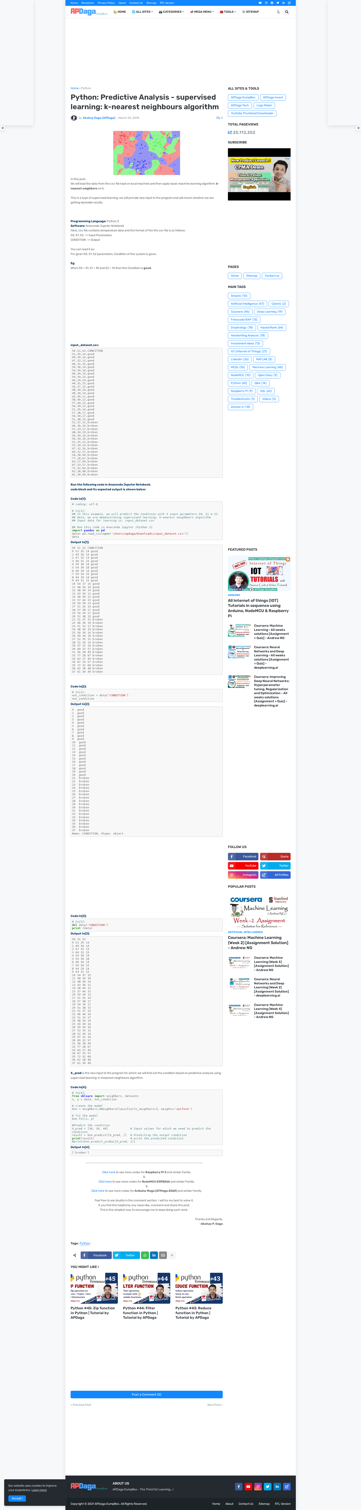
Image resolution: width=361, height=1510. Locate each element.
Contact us (272, 276)
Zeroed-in (240, 407)
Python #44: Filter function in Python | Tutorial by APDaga (140, 1312)
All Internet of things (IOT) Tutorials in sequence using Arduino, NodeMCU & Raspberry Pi (258, 608)
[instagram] (266, 3)
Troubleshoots (243, 399)
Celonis (279, 304)
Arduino (239, 296)
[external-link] (289, 3)
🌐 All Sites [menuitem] (141, 12)
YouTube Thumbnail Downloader (252, 113)
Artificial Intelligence (247, 304)
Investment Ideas (245, 343)
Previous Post (82, 1405)
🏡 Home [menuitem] (119, 12)
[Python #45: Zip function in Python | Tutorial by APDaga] (94, 1288)
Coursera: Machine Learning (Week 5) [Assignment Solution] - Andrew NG (271, 964)
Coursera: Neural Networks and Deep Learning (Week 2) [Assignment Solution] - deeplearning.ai (271, 987)
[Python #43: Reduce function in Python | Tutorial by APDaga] (199, 1288)
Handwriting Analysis (248, 335)
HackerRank (272, 327)
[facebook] (272, 3)
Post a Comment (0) (146, 1394)
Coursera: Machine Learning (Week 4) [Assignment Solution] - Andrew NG (271, 1011)
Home (74, 2)
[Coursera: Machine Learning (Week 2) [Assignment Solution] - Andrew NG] (259, 910)
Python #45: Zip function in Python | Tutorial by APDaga (93, 1312)
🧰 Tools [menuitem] (227, 12)
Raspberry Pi (242, 391)
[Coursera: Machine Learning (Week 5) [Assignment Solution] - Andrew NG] (239, 962)
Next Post (214, 1405)
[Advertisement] (181, 52)
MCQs (238, 367)
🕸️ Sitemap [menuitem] (250, 12)
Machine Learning (267, 367)
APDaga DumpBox (243, 97)
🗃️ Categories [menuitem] (170, 12)
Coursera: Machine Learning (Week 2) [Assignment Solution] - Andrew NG (258, 942)
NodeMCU (240, 375)
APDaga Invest (273, 97)
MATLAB (264, 359)
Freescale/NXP (244, 319)
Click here (108, 1172)
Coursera (240, 311)
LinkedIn (240, 359)
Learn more (39, 1490)
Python (86, 88)
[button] (278, 12)
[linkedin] (283, 3)
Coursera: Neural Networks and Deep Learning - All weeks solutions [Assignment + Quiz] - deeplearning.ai (271, 657)
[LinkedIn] (154, 1255)
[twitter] (278, 3)
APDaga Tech (240, 105)
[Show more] (172, 1255)
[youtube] (260, 3)
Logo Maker (264, 105)
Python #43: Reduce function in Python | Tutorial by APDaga (193, 1312)
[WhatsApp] (145, 1255)
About (122, 2)
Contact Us (136, 2)
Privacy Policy (106, 2)
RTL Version (167, 2)
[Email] (163, 1255)
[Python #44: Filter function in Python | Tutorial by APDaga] (146, 1288)
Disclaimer (87, 2)
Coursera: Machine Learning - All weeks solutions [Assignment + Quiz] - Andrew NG (271, 632)
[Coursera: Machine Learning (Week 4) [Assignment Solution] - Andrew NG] (239, 1010)
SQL (266, 391)
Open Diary (267, 375)
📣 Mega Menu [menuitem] (200, 12)
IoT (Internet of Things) (249, 351)
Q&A (260, 383)
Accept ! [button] (17, 1498)
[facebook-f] (239, 1486)
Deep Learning (269, 311)
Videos (269, 399)
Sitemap (151, 2)
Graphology (242, 327)
